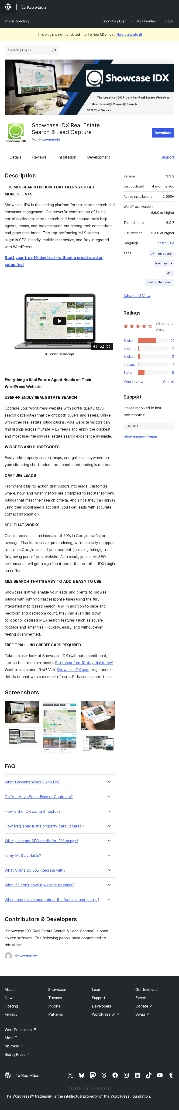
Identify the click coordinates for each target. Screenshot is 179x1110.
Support (167, 157)
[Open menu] (171, 7)
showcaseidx (49, 140)
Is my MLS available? (23, 855)
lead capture (163, 263)
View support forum (140, 437)
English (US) (165, 243)
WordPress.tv (106, 1014)
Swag (142, 1014)
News (9, 997)
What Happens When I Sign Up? (32, 782)
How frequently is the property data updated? (44, 826)
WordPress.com (20, 1029)
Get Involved (146, 989)
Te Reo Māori (27, 1075)
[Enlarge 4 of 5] (108, 707)
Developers (101, 1006)
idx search (165, 253)
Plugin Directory (17, 21)
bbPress (14, 1046)
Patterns (55, 1014)
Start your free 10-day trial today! (84, 662)
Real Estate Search (159, 282)
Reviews (39, 157)
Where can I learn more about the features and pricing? (52, 900)
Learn (96, 989)
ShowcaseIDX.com (73, 669)
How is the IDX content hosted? (33, 811)
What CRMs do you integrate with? (35, 870)
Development (98, 157)
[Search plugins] (54, 50)
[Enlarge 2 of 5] (32, 733)
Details (15, 157)
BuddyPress (17, 1054)
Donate (144, 1006)
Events (141, 997)
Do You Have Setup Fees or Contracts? (39, 797)
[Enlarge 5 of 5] (108, 740)
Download (163, 133)
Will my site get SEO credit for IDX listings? (41, 841)
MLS (169, 273)
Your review (134, 381)
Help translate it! (129, 34)
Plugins (54, 1006)
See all (168, 381)
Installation (67, 157)
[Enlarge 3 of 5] (70, 707)
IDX (152, 253)
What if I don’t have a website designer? (39, 885)
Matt (11, 1038)
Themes (55, 997)
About (10, 989)
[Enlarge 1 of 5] (32, 707)
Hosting (11, 1006)
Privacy (11, 1014)
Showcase (57, 989)
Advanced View (137, 295)
